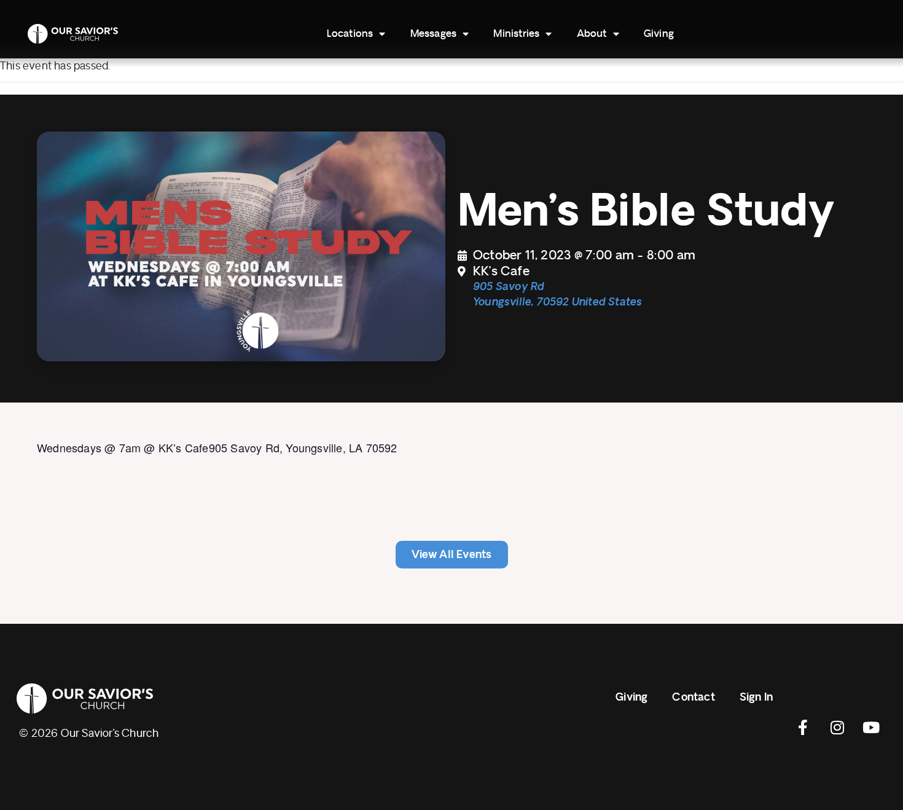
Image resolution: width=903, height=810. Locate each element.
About (592, 34)
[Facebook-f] (803, 727)
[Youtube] (871, 727)
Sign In (756, 697)
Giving (659, 34)
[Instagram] (837, 727)
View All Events (452, 555)
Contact (693, 697)
